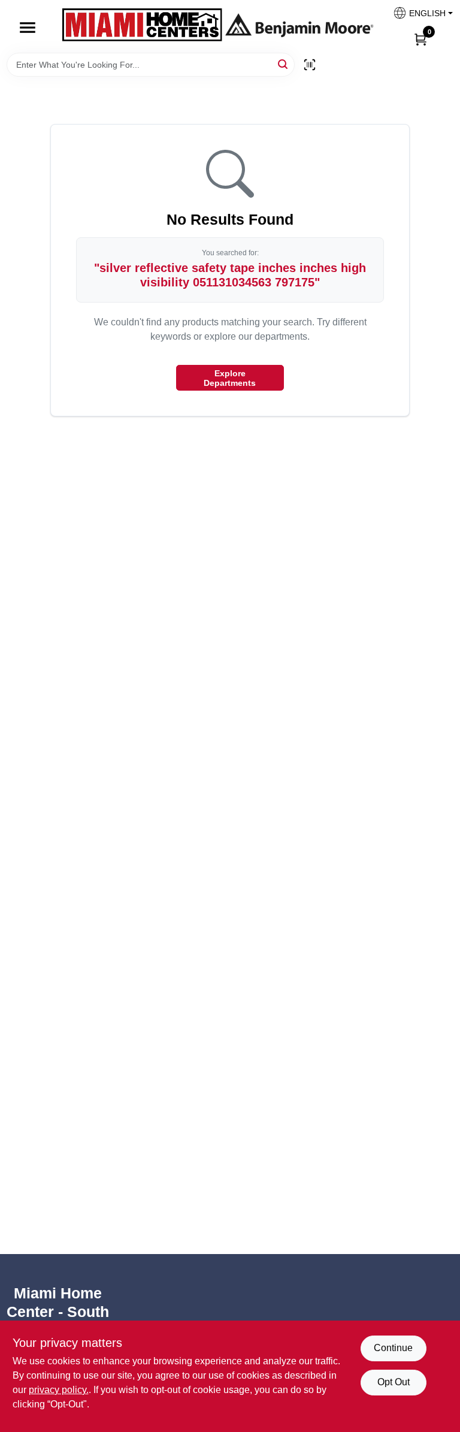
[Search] (283, 64)
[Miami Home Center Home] (142, 26)
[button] (418, 16)
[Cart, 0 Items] (420, 39)
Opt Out (393, 1382)
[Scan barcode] (309, 65)
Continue (393, 1348)
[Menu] (27, 27)
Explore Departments (230, 378)
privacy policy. (59, 1390)
